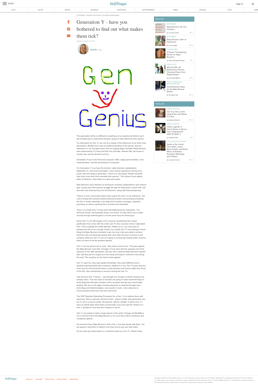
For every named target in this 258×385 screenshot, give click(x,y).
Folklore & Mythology (176, 141)
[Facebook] (68, 22)
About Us (29, 379)
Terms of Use (49, 379)
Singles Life (172, 64)
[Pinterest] (68, 29)
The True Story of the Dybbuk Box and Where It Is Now (177, 114)
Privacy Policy (62, 379)
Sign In (239, 4)
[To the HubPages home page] (11, 379)
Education (121, 10)
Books (67, 10)
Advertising (74, 379)
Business (94, 10)
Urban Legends (173, 109)
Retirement (171, 24)
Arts (13, 10)
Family (175, 10)
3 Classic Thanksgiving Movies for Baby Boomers (176, 54)
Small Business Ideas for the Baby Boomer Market (176, 89)
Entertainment (148, 10)
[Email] (68, 36)
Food (229, 10)
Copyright (38, 379)
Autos (40, 10)
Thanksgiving (172, 49)
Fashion (202, 10)
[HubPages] (118, 4)
